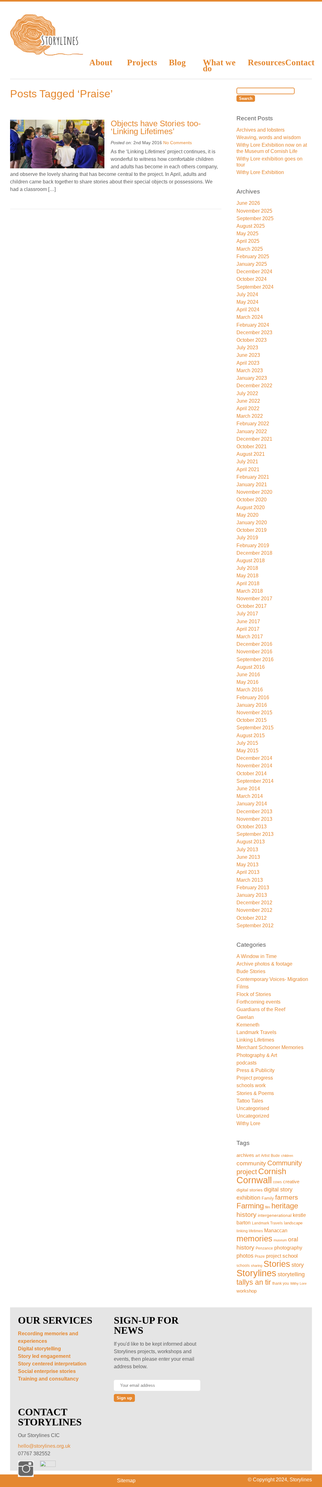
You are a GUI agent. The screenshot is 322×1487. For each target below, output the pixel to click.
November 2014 (254, 765)
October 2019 (251, 530)
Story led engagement (44, 1356)
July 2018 (247, 568)
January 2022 (251, 431)
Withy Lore (248, 1123)
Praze (260, 1256)
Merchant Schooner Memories (269, 1047)
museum (280, 1240)
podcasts (246, 1062)
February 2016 (252, 697)
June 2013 (248, 857)
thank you (280, 1283)
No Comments (177, 142)
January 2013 (251, 895)
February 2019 (252, 545)
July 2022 (247, 393)
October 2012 (251, 918)
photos (244, 1255)
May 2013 (247, 864)
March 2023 (249, 370)
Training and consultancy (48, 1378)
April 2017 (247, 629)
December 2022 (254, 385)
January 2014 (251, 803)
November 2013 (254, 819)
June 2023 (248, 355)
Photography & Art (256, 1055)
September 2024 (255, 287)
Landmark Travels (256, 1032)
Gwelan (245, 1017)
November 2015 (254, 712)
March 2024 (249, 317)
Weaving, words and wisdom (268, 137)
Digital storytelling (39, 1348)
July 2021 (247, 461)
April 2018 (247, 583)
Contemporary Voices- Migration (272, 979)
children (287, 1155)
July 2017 (247, 613)
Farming (250, 1205)
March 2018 (249, 591)
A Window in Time (256, 956)
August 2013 (250, 841)
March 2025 (249, 249)
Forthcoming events (258, 1002)
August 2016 (250, 667)
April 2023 (247, 363)
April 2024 (247, 309)
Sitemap (126, 1480)
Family (268, 1198)
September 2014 (255, 781)
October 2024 (251, 279)
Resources (262, 62)
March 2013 (249, 880)
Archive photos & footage (264, 964)
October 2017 (251, 606)
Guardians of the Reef (260, 1009)
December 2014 (254, 758)
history (246, 1214)
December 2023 (254, 332)
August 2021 (250, 454)
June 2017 (248, 621)
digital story (278, 1189)
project (273, 1256)
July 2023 (247, 347)
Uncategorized (252, 1116)
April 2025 (247, 241)
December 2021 (254, 439)
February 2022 (252, 423)
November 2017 (254, 598)
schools (243, 1265)
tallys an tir (253, 1282)
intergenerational (274, 1215)
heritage (284, 1205)
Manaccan (275, 1230)
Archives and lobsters (260, 130)
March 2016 (249, 689)
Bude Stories (250, 971)
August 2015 (250, 735)
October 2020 (251, 499)
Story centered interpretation (52, 1363)
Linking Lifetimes (255, 1040)
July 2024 (247, 294)
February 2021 (252, 477)
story (297, 1265)
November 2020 (254, 492)
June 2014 (248, 788)
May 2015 (247, 750)
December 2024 (254, 271)
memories (254, 1238)
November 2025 (254, 211)
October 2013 (251, 826)
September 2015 (255, 727)
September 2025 (255, 218)
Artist (265, 1155)
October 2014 (251, 773)
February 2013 (252, 887)
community (251, 1163)
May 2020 (247, 515)
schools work (251, 1085)
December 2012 (254, 902)
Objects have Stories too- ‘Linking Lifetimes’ (156, 127)
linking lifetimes (249, 1231)
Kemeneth (247, 1024)
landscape (293, 1223)
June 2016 (248, 674)
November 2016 (254, 651)
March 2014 (249, 796)
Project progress (254, 1078)
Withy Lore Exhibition (260, 172)
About (100, 62)
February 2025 (252, 256)
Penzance (264, 1248)
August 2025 (250, 226)
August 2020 (250, 507)
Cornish (272, 1171)
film (267, 1207)
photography (288, 1247)
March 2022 (249, 416)
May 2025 (247, 233)
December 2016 (254, 644)
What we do (219, 65)
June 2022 (248, 401)
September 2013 (255, 834)
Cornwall (254, 1180)
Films (242, 986)
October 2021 (251, 446)
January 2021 (251, 484)
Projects (141, 62)
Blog (177, 62)
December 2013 (254, 811)
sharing (256, 1265)
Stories (277, 1264)
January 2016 (251, 705)
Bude (275, 1155)
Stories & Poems (255, 1093)
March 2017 (249, 636)
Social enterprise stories (47, 1371)
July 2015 (247, 743)
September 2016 (255, 659)
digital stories (249, 1189)
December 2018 (254, 553)
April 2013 (247, 872)
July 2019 (247, 537)
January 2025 (251, 264)
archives (245, 1155)
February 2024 (252, 325)
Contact (298, 62)
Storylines (256, 1273)
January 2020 (251, 522)
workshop (246, 1291)
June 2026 (248, 203)
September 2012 (255, 925)
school (290, 1256)
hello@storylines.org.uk (44, 1446)
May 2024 (247, 302)
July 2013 (247, 849)
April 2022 (247, 408)
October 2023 (251, 340)
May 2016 (247, 682)
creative (291, 1181)
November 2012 (254, 910)
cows (277, 1182)
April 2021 (247, 469)
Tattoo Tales (249, 1100)
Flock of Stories (253, 994)
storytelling (291, 1274)
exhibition (248, 1197)
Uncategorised (252, 1108)
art (257, 1155)
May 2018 (247, 575)
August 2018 (250, 560)
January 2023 (251, 378)
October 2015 (251, 720)
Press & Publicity (255, 1070)
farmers (286, 1197)
